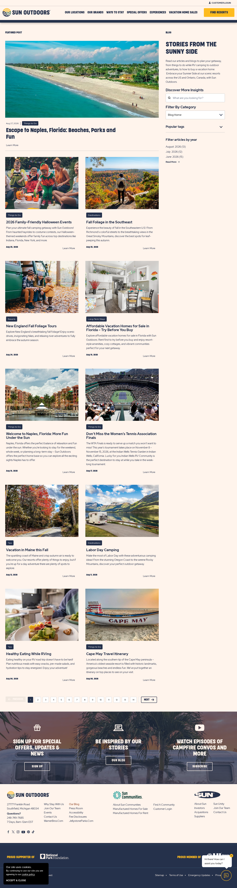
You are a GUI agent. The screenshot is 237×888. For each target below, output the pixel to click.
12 (117, 699)
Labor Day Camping (102, 550)
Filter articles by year (181, 140)
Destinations (94, 215)
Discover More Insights (185, 90)
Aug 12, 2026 (12, 575)
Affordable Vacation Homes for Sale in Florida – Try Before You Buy (117, 328)
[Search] (169, 98)
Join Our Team (52, 808)
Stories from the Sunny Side (191, 48)
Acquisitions (201, 812)
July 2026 (172, 151)
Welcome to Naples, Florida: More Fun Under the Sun (37, 436)
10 (101, 699)
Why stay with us (54, 804)
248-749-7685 (15, 818)
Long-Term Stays (96, 319)
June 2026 (172, 157)
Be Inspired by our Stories (118, 745)
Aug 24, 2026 (12, 355)
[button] (37, 766)
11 (108, 699)
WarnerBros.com (53, 821)
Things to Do (30, 123)
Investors (199, 808)
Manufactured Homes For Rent (130, 813)
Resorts (11, 319)
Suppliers (199, 816)
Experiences (158, 12)
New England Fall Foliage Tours (31, 326)
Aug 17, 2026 (92, 471)
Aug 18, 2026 (12, 471)
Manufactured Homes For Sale (130, 809)
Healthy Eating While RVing (28, 654)
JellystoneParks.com (81, 821)
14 (133, 699)
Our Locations (74, 12)
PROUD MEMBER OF (189, 857)
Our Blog (74, 804)
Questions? (14, 813)
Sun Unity (218, 804)
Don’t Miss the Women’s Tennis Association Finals (121, 436)
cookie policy (28, 874)
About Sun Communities (127, 804)
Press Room (76, 808)
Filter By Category (181, 107)
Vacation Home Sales (183, 12)
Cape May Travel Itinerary (107, 654)
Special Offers (137, 12)
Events (48, 812)
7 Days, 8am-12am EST (20, 822)
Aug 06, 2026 (12, 679)
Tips (10, 543)
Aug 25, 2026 (12, 247)
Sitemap (159, 875)
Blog (168, 32)
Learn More (12, 145)
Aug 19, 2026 (92, 355)
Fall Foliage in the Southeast (109, 222)
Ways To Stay (115, 12)
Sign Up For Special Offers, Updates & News (37, 748)
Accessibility (76, 812)
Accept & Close (16, 880)
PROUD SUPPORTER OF (21, 857)
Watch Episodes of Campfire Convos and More (200, 748)
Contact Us (50, 816)
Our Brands (95, 12)
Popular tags (175, 127)
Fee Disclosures (78, 816)
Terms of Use (176, 875)
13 (125, 699)
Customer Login (221, 3)
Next (147, 699)
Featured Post (13, 32)
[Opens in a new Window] (58, 856)
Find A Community (164, 804)
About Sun (200, 804)
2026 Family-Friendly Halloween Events (39, 222)
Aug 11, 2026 (91, 575)
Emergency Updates (199, 875)
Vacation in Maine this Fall (27, 550)
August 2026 (173, 146)
